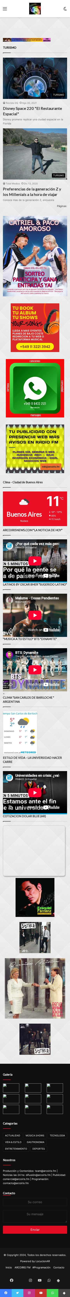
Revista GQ (12, 102)
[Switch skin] (65, 10)
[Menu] (5, 10)
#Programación (41, 1267)
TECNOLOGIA (57, 1135)
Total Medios (13, 183)
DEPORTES (38, 1148)
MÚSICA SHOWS (35, 1135)
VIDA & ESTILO (13, 1142)
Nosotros (9, 1160)
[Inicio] (35, 8)
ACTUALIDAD (12, 1135)
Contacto (9, 1193)
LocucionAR (43, 1261)
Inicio (9, 1267)
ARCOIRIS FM (23, 1267)
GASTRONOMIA (35, 1142)
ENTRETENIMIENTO (16, 1148)
